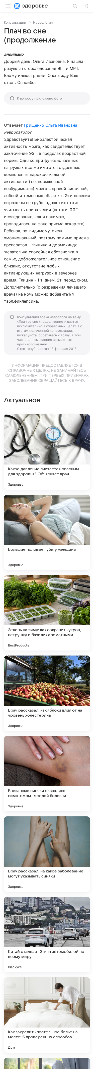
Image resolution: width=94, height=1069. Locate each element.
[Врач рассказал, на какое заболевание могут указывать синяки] (47, 854)
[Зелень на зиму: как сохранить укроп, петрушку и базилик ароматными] (47, 612)
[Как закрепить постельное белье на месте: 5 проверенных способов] (47, 1015)
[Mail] (17, 6)
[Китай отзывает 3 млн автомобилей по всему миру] (47, 934)
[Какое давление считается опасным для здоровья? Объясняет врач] (47, 452)
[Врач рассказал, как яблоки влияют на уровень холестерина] (47, 693)
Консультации (15, 22)
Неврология (43, 22)
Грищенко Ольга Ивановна (50, 125)
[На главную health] (34, 6)
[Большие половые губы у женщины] (47, 532)
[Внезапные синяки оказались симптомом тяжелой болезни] (47, 773)
